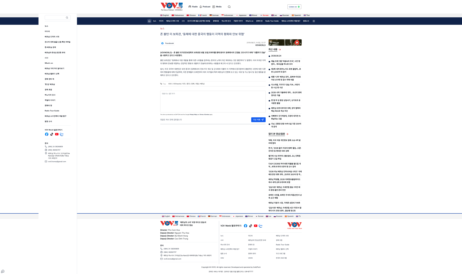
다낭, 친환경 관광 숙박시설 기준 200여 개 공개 (286, 125)
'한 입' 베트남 (50, 84)
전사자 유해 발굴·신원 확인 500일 (57, 42)
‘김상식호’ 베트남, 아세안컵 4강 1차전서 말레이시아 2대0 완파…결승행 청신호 (285, 209)
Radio (195, 7)
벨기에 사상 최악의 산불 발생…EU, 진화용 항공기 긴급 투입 (284, 157)
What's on (49, 63)
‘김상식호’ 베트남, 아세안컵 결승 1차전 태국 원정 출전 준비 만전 (284, 188)
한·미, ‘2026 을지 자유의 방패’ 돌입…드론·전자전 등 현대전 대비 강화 (285, 149)
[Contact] (2, 271)
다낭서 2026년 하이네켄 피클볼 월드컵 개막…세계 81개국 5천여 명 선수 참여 (285, 165)
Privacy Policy (193, 114)
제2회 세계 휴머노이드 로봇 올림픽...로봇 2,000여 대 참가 (286, 70)
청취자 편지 (252, 254)
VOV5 (250, 258)
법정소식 (306, 21)
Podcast (206, 7)
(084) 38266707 (54, 150)
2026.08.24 (276, 56)
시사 (46, 58)
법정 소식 (48, 121)
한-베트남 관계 (50, 47)
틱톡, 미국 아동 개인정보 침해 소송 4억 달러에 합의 (285, 141)
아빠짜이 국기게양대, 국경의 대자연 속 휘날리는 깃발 (286, 117)
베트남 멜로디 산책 (52, 74)
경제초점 (216, 21)
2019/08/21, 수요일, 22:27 (256, 43)
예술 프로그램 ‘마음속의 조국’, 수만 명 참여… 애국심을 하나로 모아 (285, 62)
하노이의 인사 (50, 95)
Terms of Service (204, 114)
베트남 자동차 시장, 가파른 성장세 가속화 (284, 203)
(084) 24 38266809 (55, 147)
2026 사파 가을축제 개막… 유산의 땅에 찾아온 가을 (286, 94)
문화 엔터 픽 (49, 79)
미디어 (47, 31)
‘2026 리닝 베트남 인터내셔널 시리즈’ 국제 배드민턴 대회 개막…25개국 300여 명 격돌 (285, 173)
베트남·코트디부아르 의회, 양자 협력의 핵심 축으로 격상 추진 (286, 109)
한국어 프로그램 (281, 258)
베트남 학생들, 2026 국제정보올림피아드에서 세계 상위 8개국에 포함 (284, 180)
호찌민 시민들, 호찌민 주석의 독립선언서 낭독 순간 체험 (285, 196)
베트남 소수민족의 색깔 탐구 (55, 116)
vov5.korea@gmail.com (57, 161)
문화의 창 (48, 105)
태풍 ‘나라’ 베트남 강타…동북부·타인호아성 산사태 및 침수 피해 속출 (286, 78)
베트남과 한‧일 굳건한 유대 (55, 52)
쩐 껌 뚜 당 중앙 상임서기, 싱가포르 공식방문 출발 (285, 101)
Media (218, 7)
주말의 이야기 (50, 100)
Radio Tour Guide (52, 111)
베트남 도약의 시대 (52, 37)
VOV (222, 258)
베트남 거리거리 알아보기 (54, 68)
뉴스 (46, 26)
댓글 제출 (256, 120)
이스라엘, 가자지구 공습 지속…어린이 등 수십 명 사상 (285, 86)
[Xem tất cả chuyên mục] (314, 21)
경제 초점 (48, 89)
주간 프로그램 (280, 254)
